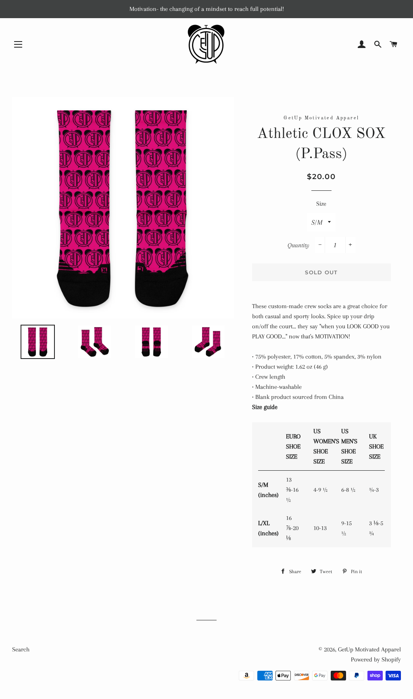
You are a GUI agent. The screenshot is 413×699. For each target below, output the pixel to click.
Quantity (298, 245)
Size (321, 203)
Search (20, 649)
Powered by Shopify (376, 659)
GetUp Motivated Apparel (369, 649)
